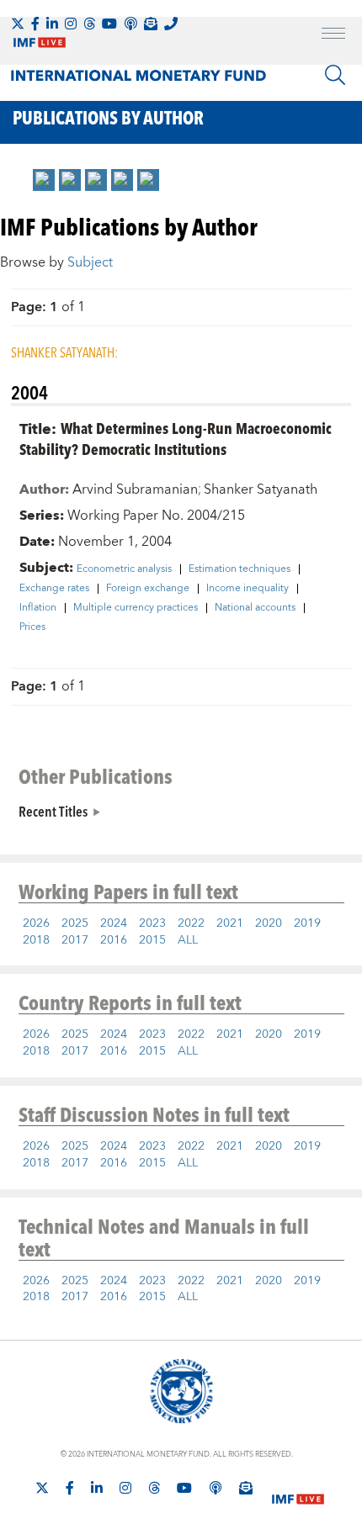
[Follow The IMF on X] (17, 23)
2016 (113, 940)
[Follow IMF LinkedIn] (52, 23)
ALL (188, 940)
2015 (152, 940)
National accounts (255, 608)
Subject (90, 262)
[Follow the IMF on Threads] (89, 23)
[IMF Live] (298, 1488)
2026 (36, 923)
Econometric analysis (124, 569)
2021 (229, 923)
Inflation (37, 608)
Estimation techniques (239, 569)
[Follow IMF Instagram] (71, 23)
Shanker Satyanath (260, 489)
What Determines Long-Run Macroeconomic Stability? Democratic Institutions (175, 438)
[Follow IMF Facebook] (35, 23)
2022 (191, 923)
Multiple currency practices (135, 608)
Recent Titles (53, 811)
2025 (74, 923)
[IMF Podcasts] (215, 1487)
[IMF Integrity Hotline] (171, 23)
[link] (44, 180)
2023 (152, 923)
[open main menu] (333, 35)
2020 (268, 923)
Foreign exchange (147, 589)
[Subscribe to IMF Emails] (150, 23)
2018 (36, 940)
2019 (307, 923)
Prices (32, 627)
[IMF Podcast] (130, 23)
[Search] (335, 75)
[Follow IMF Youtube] (109, 23)
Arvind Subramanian (135, 489)
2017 (74, 940)
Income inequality (247, 589)
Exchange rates (54, 589)
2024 (113, 923)
